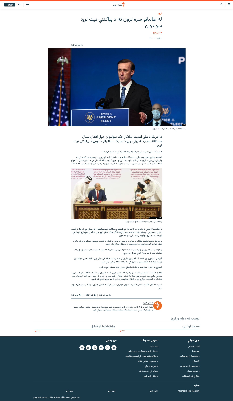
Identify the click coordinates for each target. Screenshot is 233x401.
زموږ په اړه (154, 346)
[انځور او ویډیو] (27, 5)
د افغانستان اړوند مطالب (190, 356)
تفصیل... (121, 330)
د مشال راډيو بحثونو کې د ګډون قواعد (143, 351)
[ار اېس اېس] (88, 347)
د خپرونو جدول (193, 371)
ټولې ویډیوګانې (194, 346)
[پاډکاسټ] (82, 347)
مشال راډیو (157, 32)
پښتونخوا (196, 351)
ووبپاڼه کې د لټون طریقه (148, 371)
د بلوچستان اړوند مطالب (190, 366)
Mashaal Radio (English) (189, 391)
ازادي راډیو (153, 391)
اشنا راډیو (69, 391)
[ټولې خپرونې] (19, 5)
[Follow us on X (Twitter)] (107, 347)
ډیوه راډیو (111, 391)
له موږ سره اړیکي (151, 366)
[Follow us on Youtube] (101, 347)
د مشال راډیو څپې (151, 376)
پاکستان (196, 361)
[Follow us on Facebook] (113, 347)
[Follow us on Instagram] (94, 347)
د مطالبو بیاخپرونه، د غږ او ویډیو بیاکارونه (141, 356)
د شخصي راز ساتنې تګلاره (148, 361)
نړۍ (160, 13)
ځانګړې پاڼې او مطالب (191, 376)
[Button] (77, 45)
